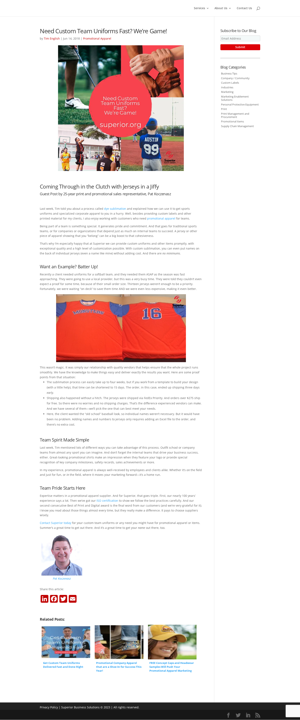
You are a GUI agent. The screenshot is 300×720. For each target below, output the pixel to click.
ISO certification (107, 501)
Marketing (227, 92)
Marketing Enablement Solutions (235, 98)
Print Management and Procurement (235, 115)
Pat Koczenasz (62, 578)
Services (199, 8)
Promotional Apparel (97, 38)
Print (224, 109)
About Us (220, 8)
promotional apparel (161, 218)
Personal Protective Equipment (240, 104)
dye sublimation (115, 209)
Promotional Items (232, 121)
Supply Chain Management (237, 126)
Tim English (52, 38)
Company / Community (235, 78)
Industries (227, 87)
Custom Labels (230, 82)
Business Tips (229, 73)
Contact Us (244, 8)
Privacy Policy (49, 707)
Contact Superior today (55, 523)
